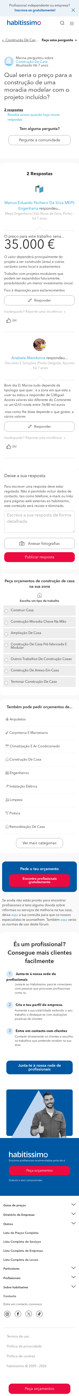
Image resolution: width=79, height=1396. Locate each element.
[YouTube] (28, 1314)
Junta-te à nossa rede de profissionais (39, 1067)
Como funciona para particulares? (26, 1273)
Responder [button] (42, 300)
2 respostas (13, 110)
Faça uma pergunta (58, 40)
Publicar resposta (39, 557)
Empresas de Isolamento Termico (25, 1245)
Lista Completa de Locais (20, 1259)
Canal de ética (13, 1296)
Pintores (8, 1249)
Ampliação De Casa (26, 633)
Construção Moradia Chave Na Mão (38, 621)
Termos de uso (18, 1336)
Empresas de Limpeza (18, 1224)
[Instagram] (7, 1314)
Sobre (7, 1292)
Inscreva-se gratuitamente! (35, 10)
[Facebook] (18, 1314)
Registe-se (10, 1278)
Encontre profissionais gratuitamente (40, 880)
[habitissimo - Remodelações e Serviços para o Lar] (19, 23)
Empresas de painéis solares (22, 1220)
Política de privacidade (24, 1346)
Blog (6, 1229)
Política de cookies (21, 1356)
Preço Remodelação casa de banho (27, 1210)
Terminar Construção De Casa (34, 682)
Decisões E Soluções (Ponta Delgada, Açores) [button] (39, 363)
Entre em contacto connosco (22, 1304)
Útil (14, 320)
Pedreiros (9, 1253)
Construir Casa (22, 610)
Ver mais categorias (39, 843)
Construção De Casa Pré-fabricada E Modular (39, 646)
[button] (39, 1206)
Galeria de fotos (14, 1237)
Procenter (9, 1242)
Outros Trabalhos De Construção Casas (41, 659)
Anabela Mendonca (28, 358)
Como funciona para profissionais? (26, 1283)
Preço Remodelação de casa (22, 1214)
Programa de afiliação (18, 1301)
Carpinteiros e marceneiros (21, 1257)
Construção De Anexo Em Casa (35, 670)
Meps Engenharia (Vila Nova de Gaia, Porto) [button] (39, 214)
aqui (14, 915)
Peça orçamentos (39, 1389)
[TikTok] (39, 1314)
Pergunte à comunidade (39, 140)
